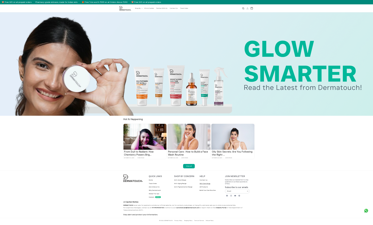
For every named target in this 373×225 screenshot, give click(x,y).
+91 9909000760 (158, 208)
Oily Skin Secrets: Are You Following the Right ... (232, 153)
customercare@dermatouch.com (188, 208)
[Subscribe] (247, 191)
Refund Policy (210, 220)
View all (189, 166)
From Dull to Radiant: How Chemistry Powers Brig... (139, 153)
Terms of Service (199, 220)
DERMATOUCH (168, 220)
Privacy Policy (178, 220)
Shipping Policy (188, 220)
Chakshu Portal (221, 208)
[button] (138, 8)
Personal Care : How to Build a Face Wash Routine (188, 153)
